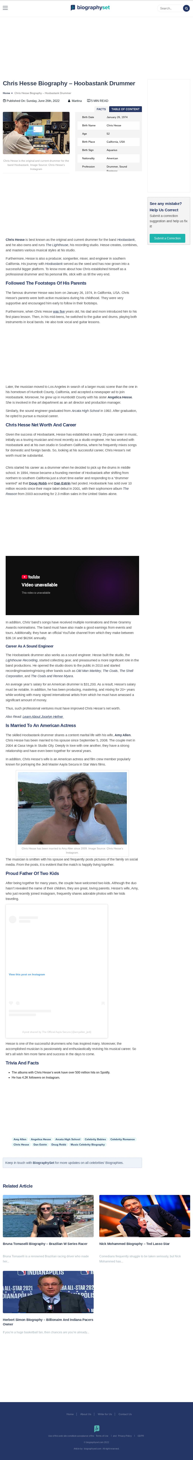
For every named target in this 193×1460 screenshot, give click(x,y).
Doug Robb (58, 1144)
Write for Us (105, 1414)
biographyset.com (92, 1448)
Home (70, 1414)
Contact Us (125, 1414)
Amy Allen (20, 1139)
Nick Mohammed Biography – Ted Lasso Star (134, 1244)
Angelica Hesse (41, 1139)
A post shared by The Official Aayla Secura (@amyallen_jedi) (56, 1031)
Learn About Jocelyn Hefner (43, 717)
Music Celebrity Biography (88, 1144)
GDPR (141, 1436)
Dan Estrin (40, 1144)
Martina (77, 100)
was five (59, 311)
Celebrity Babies (95, 1139)
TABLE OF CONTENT (125, 109)
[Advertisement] (96, 43)
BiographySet (44, 1163)
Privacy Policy (125, 1436)
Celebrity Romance (122, 1139)
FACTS (101, 109)
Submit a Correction (167, 238)
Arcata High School (67, 1139)
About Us (85, 1414)
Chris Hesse (21, 1144)
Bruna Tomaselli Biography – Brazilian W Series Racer (45, 1244)
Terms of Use (102, 1436)
